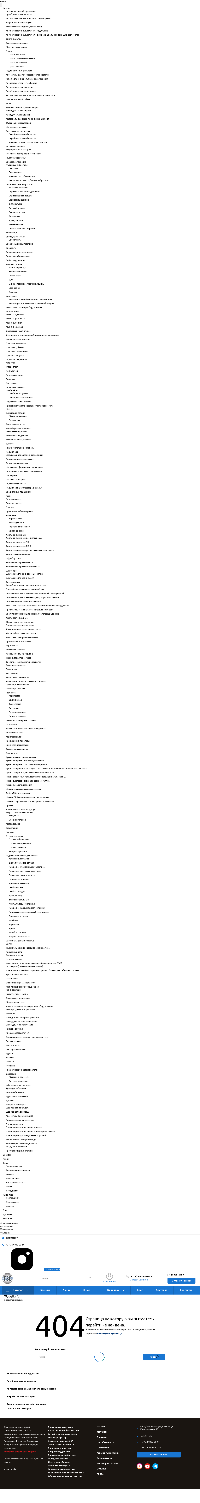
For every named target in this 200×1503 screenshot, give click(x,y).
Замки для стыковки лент (18, 111)
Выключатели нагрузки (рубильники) (24, 26)
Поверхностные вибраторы (19, 184)
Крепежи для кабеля (19, 883)
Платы (9, 51)
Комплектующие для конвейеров (22, 107)
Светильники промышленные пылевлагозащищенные (32, 614)
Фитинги (10, 1066)
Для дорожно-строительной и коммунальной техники (32, 335)
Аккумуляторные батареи (18, 149)
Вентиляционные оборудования (21, 1143)
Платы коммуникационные (22, 58)
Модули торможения (16, 47)
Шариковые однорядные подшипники (24, 455)
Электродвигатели (15, 413)
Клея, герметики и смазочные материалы (26, 681)
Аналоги (10, 1206)
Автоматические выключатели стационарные (28, 18)
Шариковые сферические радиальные (24, 467)
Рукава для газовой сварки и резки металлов (28, 781)
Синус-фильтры (13, 39)
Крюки (12, 928)
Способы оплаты (105, 1442)
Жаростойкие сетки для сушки (21, 633)
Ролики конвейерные (16, 158)
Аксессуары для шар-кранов (19, 1116)
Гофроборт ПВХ (13, 558)
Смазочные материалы (17, 749)
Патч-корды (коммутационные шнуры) (24, 966)
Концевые (14, 816)
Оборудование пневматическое (21, 1021)
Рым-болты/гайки (17, 932)
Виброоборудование (16, 162)
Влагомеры (11, 571)
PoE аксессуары (13, 990)
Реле (8, 103)
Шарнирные (11, 475)
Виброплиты (15, 240)
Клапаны (10, 1057)
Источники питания (15, 146)
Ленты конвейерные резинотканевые (24, 538)
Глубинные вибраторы (17, 165)
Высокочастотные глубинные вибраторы (28, 180)
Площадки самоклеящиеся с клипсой (27, 908)
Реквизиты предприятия (18, 1170)
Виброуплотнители (15, 237)
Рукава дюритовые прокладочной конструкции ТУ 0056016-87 (36, 777)
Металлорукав (13, 824)
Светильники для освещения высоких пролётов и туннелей (35, 593)
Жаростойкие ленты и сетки (20, 622)
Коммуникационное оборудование (22, 987)
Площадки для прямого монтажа (25, 871)
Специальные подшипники (19, 492)
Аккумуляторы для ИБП (60, 1441)
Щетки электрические (17, 127)
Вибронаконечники (18, 271)
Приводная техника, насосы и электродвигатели (29, 406)
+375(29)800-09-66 (15, 1244)
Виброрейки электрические (19, 252)
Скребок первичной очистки (22, 134)
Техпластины (12, 311)
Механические (16, 224)
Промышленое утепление (18, 641)
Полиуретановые (17, 716)
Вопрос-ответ (13, 1178)
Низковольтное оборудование (21, 11)
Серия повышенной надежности (24, 191)
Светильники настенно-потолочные (23, 601)
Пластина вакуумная (16, 343)
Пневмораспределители (18, 1033)
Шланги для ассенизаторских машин (23, 789)
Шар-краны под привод (17, 1112)
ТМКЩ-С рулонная (15, 314)
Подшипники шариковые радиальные (24, 488)
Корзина (6, 1233)
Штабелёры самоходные (21, 397)
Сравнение (7, 1226)
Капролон (10, 363)
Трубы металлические (17, 1096)
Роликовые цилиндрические (20, 459)
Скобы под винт (16, 887)
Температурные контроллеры (20, 1009)
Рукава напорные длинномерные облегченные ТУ (30, 772)
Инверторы (11, 296)
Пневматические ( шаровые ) (22, 228)
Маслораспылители (15, 1049)
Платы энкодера (17, 54)
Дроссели (11, 1074)
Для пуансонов (16, 220)
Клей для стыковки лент (18, 115)
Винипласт (11, 379)
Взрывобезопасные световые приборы (25, 589)
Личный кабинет (10, 1223)
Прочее (9, 805)
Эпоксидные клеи (14, 733)
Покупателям (12, 1202)
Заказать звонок (52, 1269)
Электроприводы (17, 267)
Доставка (7, 1214)
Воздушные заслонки (16, 1147)
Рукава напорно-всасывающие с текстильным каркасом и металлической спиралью (46, 768)
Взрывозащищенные (19, 200)
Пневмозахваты (13, 1041)
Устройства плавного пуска (19, 22)
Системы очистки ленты (18, 131)
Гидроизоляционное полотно (20, 625)
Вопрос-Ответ (104, 1458)
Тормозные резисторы (17, 43)
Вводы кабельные (15, 1092)
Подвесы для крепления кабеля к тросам (29, 912)
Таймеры (10, 1013)
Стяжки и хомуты (14, 836)
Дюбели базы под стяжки (21, 863)
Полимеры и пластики (16, 360)
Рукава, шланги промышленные (21, 757)
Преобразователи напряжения (21, 91)
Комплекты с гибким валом (22, 176)
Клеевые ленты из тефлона (19, 654)
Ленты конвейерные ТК (17, 542)
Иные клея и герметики (17, 745)
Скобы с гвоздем (17, 891)
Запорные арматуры (15, 1104)
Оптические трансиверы (18, 998)
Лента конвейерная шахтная (19, 562)
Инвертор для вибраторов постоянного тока (30, 299)
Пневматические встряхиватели (21, 1070)
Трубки (9, 1053)
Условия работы (14, 1166)
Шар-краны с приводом (17, 1108)
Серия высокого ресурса (20, 196)
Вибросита (11, 248)
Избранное (7, 1230)
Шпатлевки (11, 724)
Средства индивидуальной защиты (23, 662)
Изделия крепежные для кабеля (21, 855)
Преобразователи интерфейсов (21, 83)
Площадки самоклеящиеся (22, 875)
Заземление (12, 828)
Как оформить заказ (15, 1182)
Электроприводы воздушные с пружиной (26, 1135)
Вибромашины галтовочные (19, 244)
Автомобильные (17, 208)
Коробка (10, 832)
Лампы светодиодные (17, 618)
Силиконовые (15, 700)
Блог (5, 1210)
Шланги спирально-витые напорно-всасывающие (30, 801)
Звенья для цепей (14, 955)
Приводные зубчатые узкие (19, 511)
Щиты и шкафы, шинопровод (20, 941)
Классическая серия (18, 187)
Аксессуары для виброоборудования (24, 307)
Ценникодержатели (19, 879)
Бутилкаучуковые (17, 712)
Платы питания (16, 66)
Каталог (7, 8)
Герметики (11, 693)
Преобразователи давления (19, 87)
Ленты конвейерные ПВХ (18, 554)
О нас (5, 1163)
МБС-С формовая (14, 327)
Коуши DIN (14, 924)
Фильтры (10, 1061)
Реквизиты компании (108, 1453)
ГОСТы (100, 1474)
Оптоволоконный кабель (18, 99)
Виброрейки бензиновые (18, 256)
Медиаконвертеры (15, 1002)
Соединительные (17, 820)
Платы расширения (18, 62)
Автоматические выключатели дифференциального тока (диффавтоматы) (42, 35)
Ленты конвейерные (16, 535)
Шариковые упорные (16, 479)
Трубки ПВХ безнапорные (18, 793)
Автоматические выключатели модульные (27, 31)
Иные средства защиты (17, 677)
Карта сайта (11, 1469)
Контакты (7, 1218)
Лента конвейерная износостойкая (23, 567)
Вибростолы (12, 232)
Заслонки (13, 292)
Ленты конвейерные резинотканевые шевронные (30, 550)
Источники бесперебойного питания (23, 154)
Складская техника (15, 387)
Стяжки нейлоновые (19, 839)
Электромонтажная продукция (21, 809)
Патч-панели (12, 978)
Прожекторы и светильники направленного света (30, 610)
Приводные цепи (14, 952)
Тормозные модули (15, 424)
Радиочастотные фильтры (19, 71)
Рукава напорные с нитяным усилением (25, 760)
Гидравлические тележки (18, 402)
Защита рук (11, 669)
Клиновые (11, 515)
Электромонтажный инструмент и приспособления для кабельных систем (42, 970)
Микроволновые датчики (18, 439)
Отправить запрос (181, 1281)
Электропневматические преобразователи (27, 1037)
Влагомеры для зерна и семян (20, 578)
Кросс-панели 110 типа (17, 974)
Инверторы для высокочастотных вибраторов (31, 303)
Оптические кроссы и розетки (20, 983)
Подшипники (12, 452)
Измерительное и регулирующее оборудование (29, 1006)
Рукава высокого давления (19, 785)
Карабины (13, 920)
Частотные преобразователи (64, 1430)
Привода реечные (14, 1029)
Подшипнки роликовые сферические (24, 471)
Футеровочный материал (18, 123)
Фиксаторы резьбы (15, 688)
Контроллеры (12, 1045)
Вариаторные (15, 518)
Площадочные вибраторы (62, 1455)
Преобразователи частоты (19, 14)
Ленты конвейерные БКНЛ (18, 546)
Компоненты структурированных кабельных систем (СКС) (34, 963)
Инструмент (12, 673)
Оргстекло (11, 383)
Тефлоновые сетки (15, 650)
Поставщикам (12, 1198)
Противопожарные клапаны (19, 1151)
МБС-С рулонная (14, 323)
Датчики (10, 444)
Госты (9, 1186)
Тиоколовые (15, 704)
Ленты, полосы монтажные (22, 904)
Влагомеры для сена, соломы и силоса (24, 574)
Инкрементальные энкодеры (20, 448)
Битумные (14, 708)
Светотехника (13, 582)
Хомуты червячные (18, 851)
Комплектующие (14, 264)
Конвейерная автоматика (18, 428)
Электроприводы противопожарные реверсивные (30, 1131)
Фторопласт (12, 367)
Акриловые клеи (14, 737)
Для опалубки (15, 204)
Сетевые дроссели (18, 1081)
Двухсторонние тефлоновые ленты (23, 629)
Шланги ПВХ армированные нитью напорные (27, 797)
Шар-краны (14, 288)
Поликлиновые (13, 499)
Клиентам (8, 1195)
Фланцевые (14, 216)
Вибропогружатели (15, 260)
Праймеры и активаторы (18, 741)
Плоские (10, 507)
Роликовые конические (17, 463)
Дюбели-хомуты (17, 895)
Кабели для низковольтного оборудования (27, 79)
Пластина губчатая (15, 347)
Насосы (9, 409)
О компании (103, 1447)
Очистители (12, 753)
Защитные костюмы (15, 665)
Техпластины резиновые (61, 1444)
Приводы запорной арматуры (20, 1120)
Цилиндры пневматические (19, 1025)
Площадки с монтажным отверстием (27, 867)
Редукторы (14, 420)
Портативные (15, 172)
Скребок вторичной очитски (22, 138)
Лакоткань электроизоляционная (22, 637)
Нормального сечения (19, 527)
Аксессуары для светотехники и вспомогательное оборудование (38, 605)
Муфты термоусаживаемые (19, 812)
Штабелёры (12, 390)
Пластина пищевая (15, 355)
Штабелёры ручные (18, 393)
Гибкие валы (15, 275)
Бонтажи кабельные (19, 900)
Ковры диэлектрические (18, 339)
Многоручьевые (16, 522)
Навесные (13, 168)
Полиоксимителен (15, 375)
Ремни (9, 496)
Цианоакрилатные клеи (17, 684)
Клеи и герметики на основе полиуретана (26, 728)
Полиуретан (12, 371)
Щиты (9, 944)
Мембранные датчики (16, 431)
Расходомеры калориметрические (22, 1017)
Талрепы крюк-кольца (19, 936)
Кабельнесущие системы (18, 1085)
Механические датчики (17, 435)
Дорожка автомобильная (18, 331)
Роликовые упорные (16, 484)
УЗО (11, 280)
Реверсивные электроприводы (21, 1139)
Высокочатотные (17, 212)
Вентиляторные (14, 503)
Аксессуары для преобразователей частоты (27, 75)
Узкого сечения (16, 531)
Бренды (7, 1155)
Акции (6, 1159)
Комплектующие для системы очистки (28, 142)
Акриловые (14, 696)
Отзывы (10, 1174)
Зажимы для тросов (18, 916)
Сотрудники (12, 1191)
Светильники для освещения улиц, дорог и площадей (32, 597)
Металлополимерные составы (21, 720)
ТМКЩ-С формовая (15, 319)
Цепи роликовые (14, 959)
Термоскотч (12, 645)
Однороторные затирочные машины (26, 284)
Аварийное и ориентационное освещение (26, 585)
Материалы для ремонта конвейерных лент (27, 119)
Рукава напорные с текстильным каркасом (26, 764)
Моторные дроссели (19, 1077)
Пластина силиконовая (17, 351)
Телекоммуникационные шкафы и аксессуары (28, 948)
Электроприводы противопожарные (24, 1127)
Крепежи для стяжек (19, 859)
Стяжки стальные (17, 847)
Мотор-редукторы (18, 416)
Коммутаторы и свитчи (17, 994)
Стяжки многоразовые (20, 843)
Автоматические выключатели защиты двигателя (30, 95)
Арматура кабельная (16, 1088)
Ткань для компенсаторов (18, 658)
